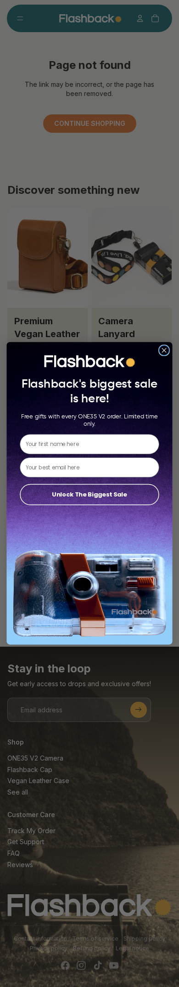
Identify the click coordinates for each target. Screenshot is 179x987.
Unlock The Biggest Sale (89, 495)
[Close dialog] (164, 350)
